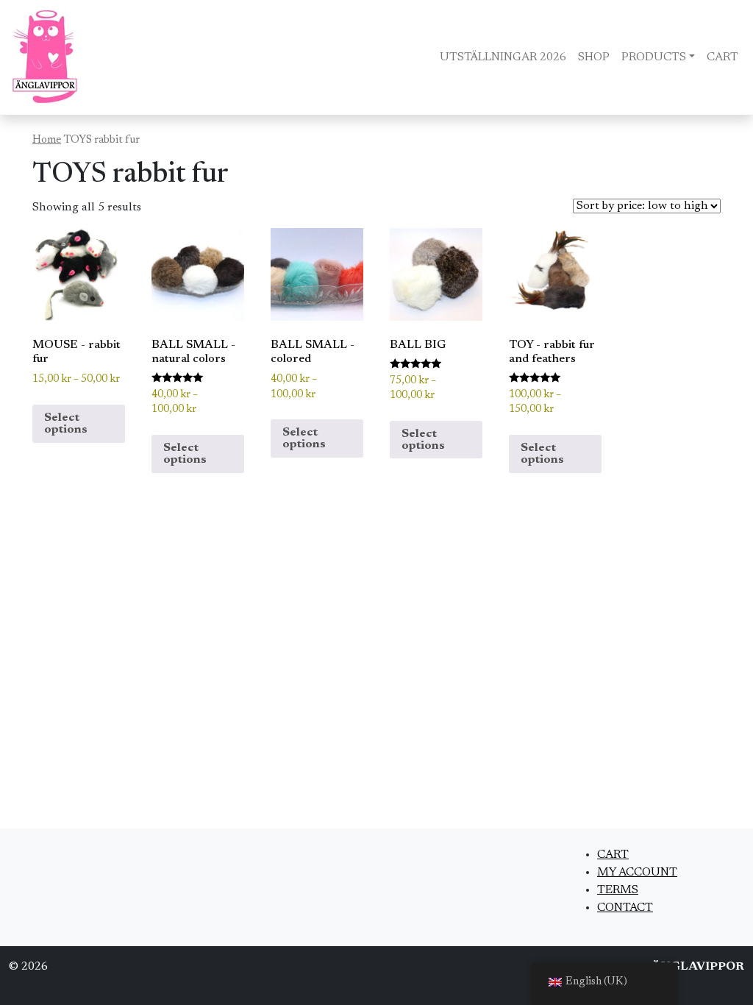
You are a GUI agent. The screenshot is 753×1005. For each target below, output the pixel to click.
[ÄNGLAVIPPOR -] (45, 57)
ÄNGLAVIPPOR (698, 967)
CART (722, 57)
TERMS (617, 890)
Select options (66, 424)
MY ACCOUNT (637, 872)
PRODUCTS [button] (653, 57)
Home (46, 140)
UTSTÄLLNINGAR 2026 (503, 57)
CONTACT (625, 908)
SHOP (594, 57)
